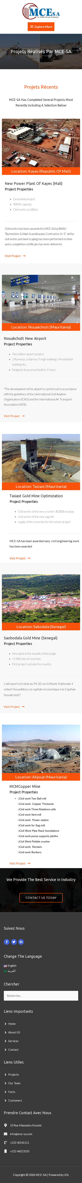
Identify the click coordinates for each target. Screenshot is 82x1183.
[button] (15, 255)
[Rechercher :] (41, 995)
